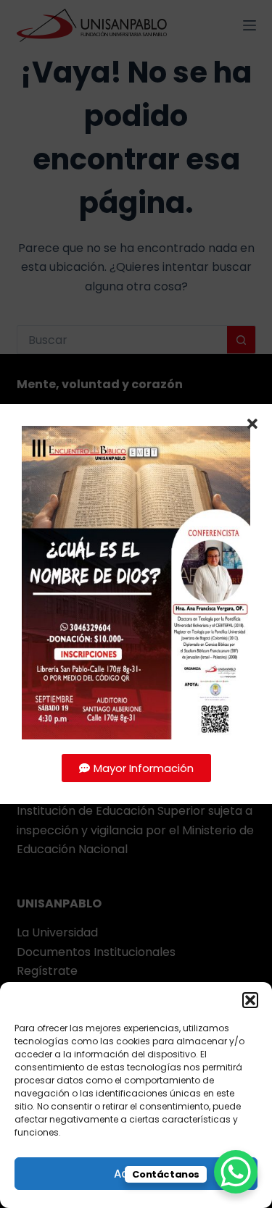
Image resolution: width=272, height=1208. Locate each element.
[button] (250, 1000)
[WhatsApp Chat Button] (235, 1172)
